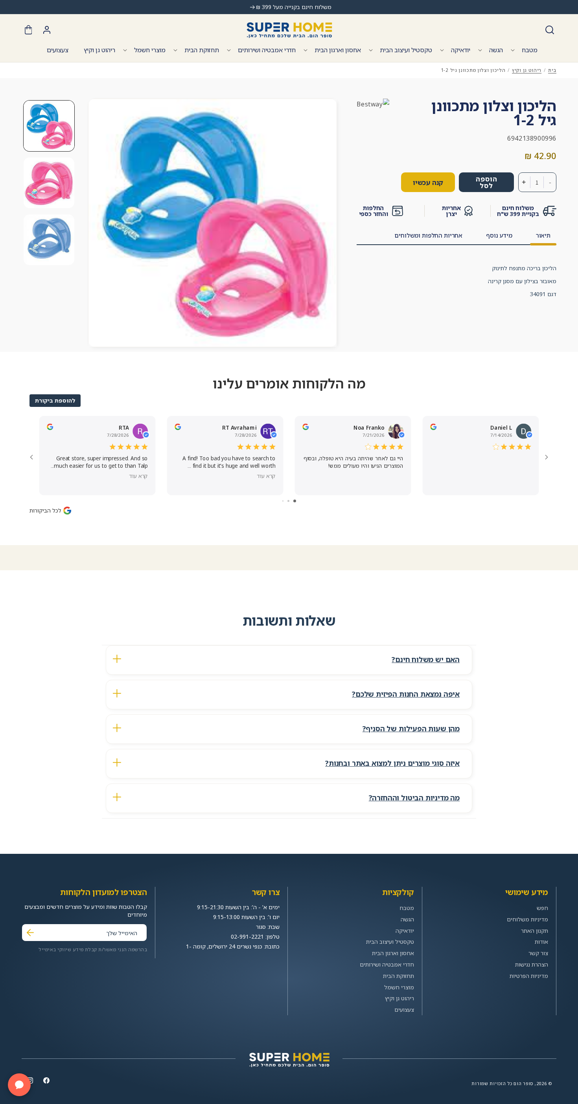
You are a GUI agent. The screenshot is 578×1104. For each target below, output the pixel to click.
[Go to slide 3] (282, 501)
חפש (542, 908)
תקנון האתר (534, 930)
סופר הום (523, 1083)
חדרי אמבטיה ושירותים (267, 50)
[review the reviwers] (50, 427)
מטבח (530, 50)
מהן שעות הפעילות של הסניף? (411, 728)
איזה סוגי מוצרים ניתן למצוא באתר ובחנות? (392, 763)
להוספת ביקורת (55, 400)
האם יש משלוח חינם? (426, 659)
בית (552, 70)
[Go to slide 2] (288, 501)
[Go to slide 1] (294, 501)
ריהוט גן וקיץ (526, 70)
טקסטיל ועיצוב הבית (406, 50)
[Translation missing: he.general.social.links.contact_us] (19, 1084)
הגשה (496, 50)
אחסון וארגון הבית (338, 50)
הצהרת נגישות (531, 964)
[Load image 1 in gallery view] (49, 126)
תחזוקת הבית (201, 50)
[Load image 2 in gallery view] (49, 182)
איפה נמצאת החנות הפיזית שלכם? (406, 694)
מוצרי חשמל (150, 50)
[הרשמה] (30, 932)
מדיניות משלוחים (527, 919)
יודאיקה (460, 50)
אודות (541, 942)
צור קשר (538, 953)
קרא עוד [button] (138, 475)
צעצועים (404, 1009)
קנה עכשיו (428, 182)
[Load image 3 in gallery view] (49, 239)
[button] (549, 29)
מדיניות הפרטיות (529, 976)
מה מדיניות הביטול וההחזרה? (414, 797)
